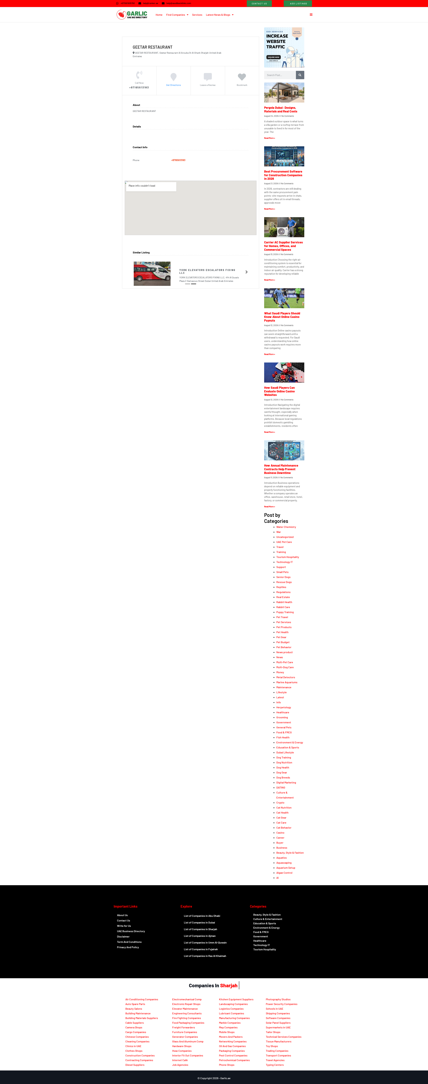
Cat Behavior (283, 827)
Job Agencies (180, 1064)
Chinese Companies (137, 1036)
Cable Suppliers (134, 1022)
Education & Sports (287, 747)
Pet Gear (281, 637)
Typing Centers (275, 1064)
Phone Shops (226, 1064)
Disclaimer (123, 936)
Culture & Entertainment (267, 918)
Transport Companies (278, 1055)
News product (284, 652)
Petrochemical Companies (234, 1060)
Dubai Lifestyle (285, 752)
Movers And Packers (231, 1036)
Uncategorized (285, 536)
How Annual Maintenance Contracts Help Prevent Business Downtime (281, 469)
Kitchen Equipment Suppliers (236, 999)
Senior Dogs (283, 577)
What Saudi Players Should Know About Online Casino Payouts (282, 316)
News (279, 657)
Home (159, 14)
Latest (280, 697)
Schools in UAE (274, 1008)
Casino (280, 832)
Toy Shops (272, 1046)
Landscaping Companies (233, 1003)
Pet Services (283, 622)
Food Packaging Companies (188, 1022)
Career (280, 837)
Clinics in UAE (133, 1046)
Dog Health (282, 767)
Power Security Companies (281, 1003)
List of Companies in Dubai (199, 922)
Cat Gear (281, 817)
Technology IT (284, 561)
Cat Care (281, 822)
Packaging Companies (232, 1050)
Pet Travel (282, 617)
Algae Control (284, 872)
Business (281, 847)
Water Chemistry (286, 526)
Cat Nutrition (284, 807)
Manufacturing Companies (234, 1018)
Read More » (269, 138)
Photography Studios (278, 999)
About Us (122, 915)
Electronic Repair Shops (186, 1003)
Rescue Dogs (284, 582)
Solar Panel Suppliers (278, 1022)
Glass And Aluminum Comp (187, 1041)
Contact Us (123, 920)
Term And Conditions (129, 941)
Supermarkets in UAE (278, 1027)
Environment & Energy (289, 742)
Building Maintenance (138, 1013)
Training (281, 551)
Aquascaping (284, 862)
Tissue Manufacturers (278, 1041)
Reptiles (281, 587)
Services (197, 14)
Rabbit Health (284, 602)
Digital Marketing (286, 782)
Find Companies (175, 14)
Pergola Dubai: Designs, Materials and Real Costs (280, 109)
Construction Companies (140, 1055)
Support (281, 566)
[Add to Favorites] (242, 79)
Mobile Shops (227, 1032)
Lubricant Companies (231, 1013)
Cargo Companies (135, 1032)
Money (280, 672)
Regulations (283, 592)
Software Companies (278, 1018)
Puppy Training (285, 612)
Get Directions (173, 84)
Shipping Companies (278, 1013)
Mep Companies (228, 1027)
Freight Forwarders (183, 1027)
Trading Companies (277, 1050)
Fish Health (283, 737)
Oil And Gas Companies (232, 1046)
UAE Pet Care (284, 541)
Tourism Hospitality (287, 556)
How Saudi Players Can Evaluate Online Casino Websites (279, 391)
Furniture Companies (184, 1032)
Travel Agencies (275, 1060)
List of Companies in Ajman (200, 935)
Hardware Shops (181, 1046)
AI (277, 877)
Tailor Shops (273, 1032)
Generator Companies (185, 1036)
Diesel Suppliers (134, 1064)
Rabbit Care (283, 607)
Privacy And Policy (128, 947)
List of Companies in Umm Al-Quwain (205, 942)
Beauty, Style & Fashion (290, 852)
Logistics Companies (231, 1008)
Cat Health (282, 812)
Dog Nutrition (284, 762)
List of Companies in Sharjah (200, 929)
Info (278, 702)
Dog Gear (281, 772)
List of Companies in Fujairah (201, 949)
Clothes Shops (133, 1050)
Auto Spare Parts (135, 1003)
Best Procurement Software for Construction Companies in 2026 (283, 175)
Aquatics (281, 857)
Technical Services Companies (283, 1036)
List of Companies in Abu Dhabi (202, 915)
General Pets (283, 727)
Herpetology (283, 707)
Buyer (279, 842)
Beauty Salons (133, 1008)
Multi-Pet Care (284, 662)
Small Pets (282, 571)
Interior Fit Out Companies (187, 1055)
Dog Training (283, 757)
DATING (280, 787)
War (278, 531)
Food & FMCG (284, 732)
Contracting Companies (139, 1060)
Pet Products (284, 627)
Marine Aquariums (286, 682)
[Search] (300, 75)
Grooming (282, 717)
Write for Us (124, 925)
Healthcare (282, 712)
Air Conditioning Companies (141, 999)
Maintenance (283, 687)
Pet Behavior (283, 647)
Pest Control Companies (233, 1055)
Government (283, 722)
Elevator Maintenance (185, 1008)
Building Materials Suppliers (141, 1018)
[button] (134, 271)
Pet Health (282, 632)
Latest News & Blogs (218, 14)
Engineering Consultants (187, 1013)
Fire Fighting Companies (186, 1018)
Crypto (280, 802)
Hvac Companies (182, 1050)
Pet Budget (283, 642)
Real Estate (283, 597)
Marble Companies (230, 1022)
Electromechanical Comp (187, 999)
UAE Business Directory (131, 931)
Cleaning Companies (137, 1041)
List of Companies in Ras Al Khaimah (205, 955)
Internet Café (180, 1060)
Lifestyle (281, 692)
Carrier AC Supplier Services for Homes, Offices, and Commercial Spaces (283, 245)
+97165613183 (178, 160)
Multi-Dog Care (285, 667)
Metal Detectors (285, 677)
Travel (280, 546)
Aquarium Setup (285, 867)
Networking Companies (233, 1041)
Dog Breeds (283, 777)
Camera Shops (133, 1027)
